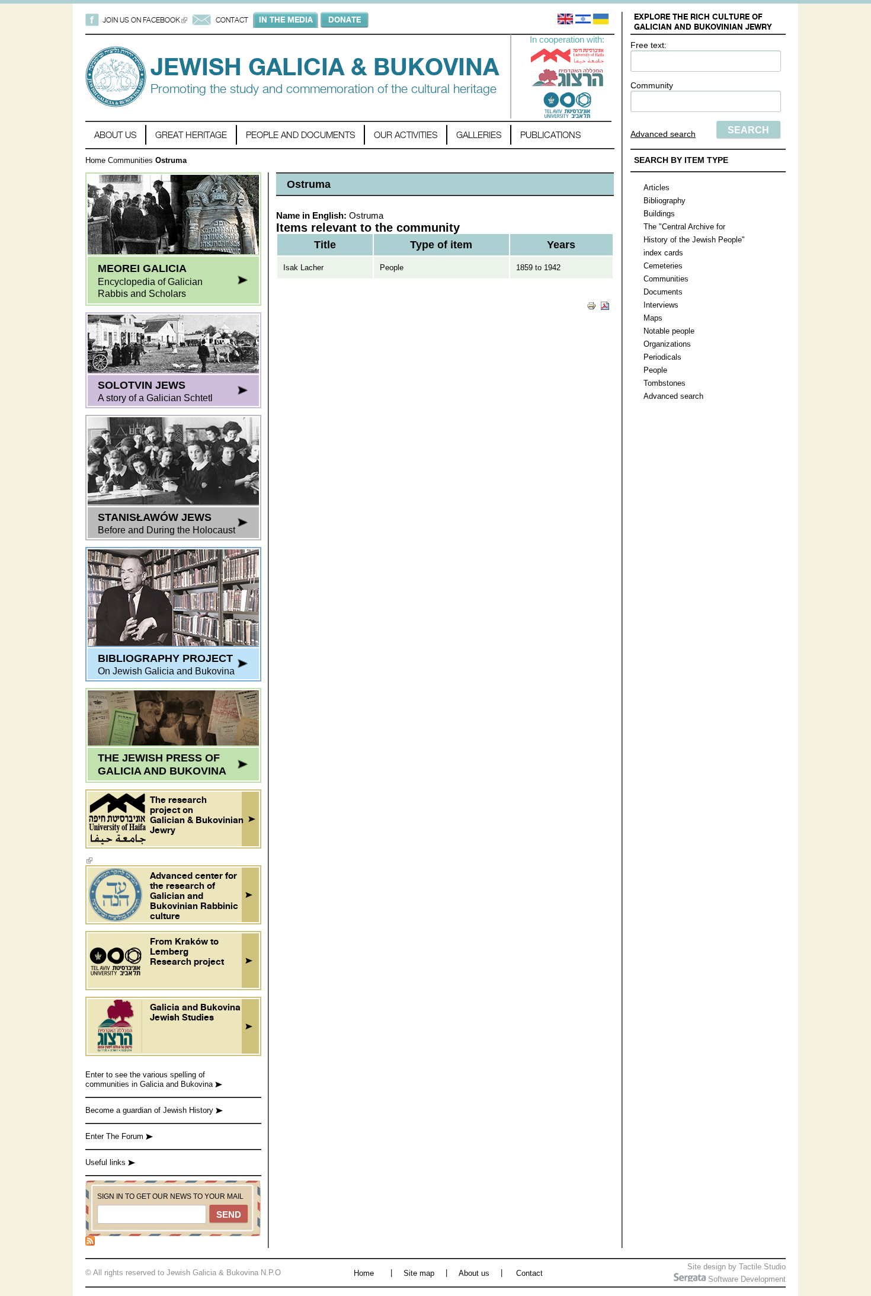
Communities (130, 160)
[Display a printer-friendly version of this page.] (591, 304)
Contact (529, 1273)
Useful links (106, 1162)
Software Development (746, 1279)
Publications (550, 134)
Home (95, 160)
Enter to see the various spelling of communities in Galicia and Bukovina (150, 1079)
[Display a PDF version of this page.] (605, 304)
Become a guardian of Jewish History (150, 1110)
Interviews (660, 304)
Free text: (648, 45)
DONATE (344, 19)
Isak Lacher (303, 267)
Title (325, 245)
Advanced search (663, 134)
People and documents (300, 134)
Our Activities (405, 134)
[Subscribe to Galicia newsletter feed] (90, 1243)
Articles (656, 187)
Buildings (659, 213)
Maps (652, 317)
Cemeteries (663, 265)
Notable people (668, 331)
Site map (419, 1273)
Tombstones (664, 383)
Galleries (478, 134)
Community (651, 85)
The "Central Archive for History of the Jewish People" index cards (694, 239)
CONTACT (232, 19)
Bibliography (664, 200)
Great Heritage (191, 134)
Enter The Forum (115, 1136)
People (655, 370)
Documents (663, 291)
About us (115, 134)
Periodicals (662, 357)
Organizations (667, 344)
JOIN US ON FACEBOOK (145, 19)
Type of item (441, 245)
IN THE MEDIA (286, 19)
